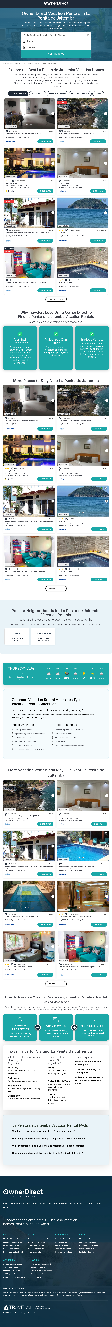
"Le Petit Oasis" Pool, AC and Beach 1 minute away (76, 866)
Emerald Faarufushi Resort (41, 1271)
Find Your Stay (56, 54)
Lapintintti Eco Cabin (87, 1252)
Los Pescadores (21, 237)
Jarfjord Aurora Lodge (88, 1242)
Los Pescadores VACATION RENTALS (43, 639)
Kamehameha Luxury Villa (38, 1239)
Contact (100, 1204)
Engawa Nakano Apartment (14, 1277)
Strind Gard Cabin (86, 1249)
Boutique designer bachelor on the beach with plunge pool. (26, 282)
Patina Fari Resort (38, 1277)
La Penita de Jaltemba (22, 137)
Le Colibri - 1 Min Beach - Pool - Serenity (18, 967)
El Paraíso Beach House (64, 1239)
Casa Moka (62, 232)
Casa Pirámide (64, 183)
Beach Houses (61, 1235)
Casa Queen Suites (11, 1249)
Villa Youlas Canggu (36, 1245)
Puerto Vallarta (10, 137)
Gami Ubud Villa (34, 1252)
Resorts (35, 1260)
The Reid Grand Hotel (12, 1239)
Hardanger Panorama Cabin (90, 1245)
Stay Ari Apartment (11, 1267)
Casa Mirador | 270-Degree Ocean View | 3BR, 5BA (76, 133)
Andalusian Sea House (64, 1242)
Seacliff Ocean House (64, 1245)
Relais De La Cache (11, 1245)
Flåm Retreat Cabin (87, 1239)
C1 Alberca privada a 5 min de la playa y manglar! (22, 916)
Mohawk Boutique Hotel (13, 1242)
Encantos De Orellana (63, 1252)
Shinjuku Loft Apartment (13, 1271)
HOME (6, 1204)
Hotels (6, 1235)
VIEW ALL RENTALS (56, 299)
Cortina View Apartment (13, 1264)
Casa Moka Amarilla (65, 282)
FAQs (5, 1207)
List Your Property (20, 1204)
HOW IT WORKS (60, 1204)
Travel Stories (77, 1204)
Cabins (82, 1235)
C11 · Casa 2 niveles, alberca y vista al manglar (75, 916)
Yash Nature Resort (39, 1267)
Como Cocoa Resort (39, 1274)
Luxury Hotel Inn (12, 183)
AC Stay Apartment (11, 1274)
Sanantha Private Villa (37, 1242)
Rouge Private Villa (36, 1249)
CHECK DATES (45, 141)
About (90, 1204)
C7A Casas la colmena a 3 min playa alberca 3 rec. (23, 133)
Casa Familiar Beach (63, 1249)
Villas (31, 1235)
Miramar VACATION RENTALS (16, 639)
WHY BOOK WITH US (42, 1204)
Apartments (9, 1260)
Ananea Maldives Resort (41, 1264)
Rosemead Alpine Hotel (13, 1252)
